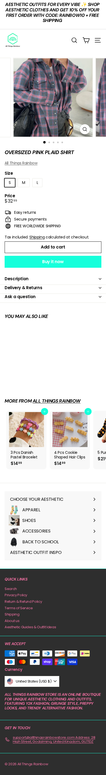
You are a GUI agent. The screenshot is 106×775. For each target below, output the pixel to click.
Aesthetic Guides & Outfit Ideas (30, 627)
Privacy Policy (16, 595)
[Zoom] (85, 129)
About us (12, 620)
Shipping (37, 237)
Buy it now (53, 262)
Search (11, 588)
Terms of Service (19, 608)
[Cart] (86, 40)
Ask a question (20, 296)
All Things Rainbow (21, 163)
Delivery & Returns (23, 288)
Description (17, 279)
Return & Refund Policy (23, 601)
